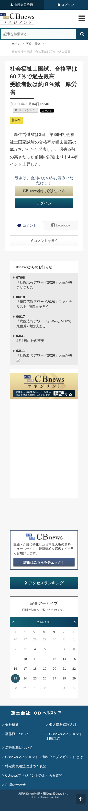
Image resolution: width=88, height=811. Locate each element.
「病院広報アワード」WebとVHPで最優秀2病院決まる (43, 321)
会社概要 (12, 725)
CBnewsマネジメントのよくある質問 (33, 775)
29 (44, 639)
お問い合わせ (15, 785)
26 (15, 639)
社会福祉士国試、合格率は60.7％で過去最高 (41, 51)
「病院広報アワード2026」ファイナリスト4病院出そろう (44, 301)
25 (35, 678)
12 (44, 659)
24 (25, 678)
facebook (63, 225)
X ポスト (47, 110)
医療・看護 (33, 44)
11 (35, 659)
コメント (29, 225)
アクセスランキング (46, 583)
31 (64, 639)
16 (15, 668)
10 (25, 659)
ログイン (67, 5)
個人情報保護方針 (63, 725)
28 (35, 639)
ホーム (16, 44)
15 (74, 659)
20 (54, 668)
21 (64, 668)
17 (25, 668)
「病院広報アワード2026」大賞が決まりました (44, 282)
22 (74, 668)
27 (25, 639)
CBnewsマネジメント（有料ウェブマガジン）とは (44, 757)
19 (44, 668)
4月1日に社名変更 (30, 338)
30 (54, 639)
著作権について (17, 734)
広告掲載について (19, 747)
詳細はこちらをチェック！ (44, 562)
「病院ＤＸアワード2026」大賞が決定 (44, 355)
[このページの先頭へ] (81, 799)
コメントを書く (46, 241)
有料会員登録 (23, 5)
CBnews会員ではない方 (44, 191)
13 (54, 659)
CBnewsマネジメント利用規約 (64, 736)
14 (64, 659)
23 (15, 678)
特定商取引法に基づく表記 (25, 766)
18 (35, 668)
